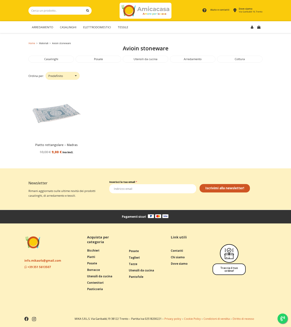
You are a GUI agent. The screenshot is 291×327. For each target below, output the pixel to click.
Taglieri (134, 257)
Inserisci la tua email (123, 182)
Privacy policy (172, 319)
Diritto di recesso (243, 319)
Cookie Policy (192, 319)
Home (31, 43)
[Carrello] (259, 27)
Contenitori (95, 283)
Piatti (91, 257)
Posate (98, 59)
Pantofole (136, 277)
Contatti (177, 251)
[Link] (252, 27)
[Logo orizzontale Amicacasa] (145, 10)
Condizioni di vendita (217, 319)
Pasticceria (95, 289)
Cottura (240, 59)
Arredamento (193, 59)
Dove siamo (179, 264)
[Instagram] (34, 319)
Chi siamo (178, 257)
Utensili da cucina (145, 59)
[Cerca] (88, 11)
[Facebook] (26, 319)
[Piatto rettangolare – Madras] (56, 112)
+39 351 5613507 (39, 267)
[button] (56, 27)
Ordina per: (36, 76)
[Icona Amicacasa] (32, 242)
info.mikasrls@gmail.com (42, 261)
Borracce (93, 270)
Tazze (133, 264)
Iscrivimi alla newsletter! (224, 188)
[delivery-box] (229, 253)
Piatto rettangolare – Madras (56, 145)
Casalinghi (51, 59)
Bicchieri (93, 250)
